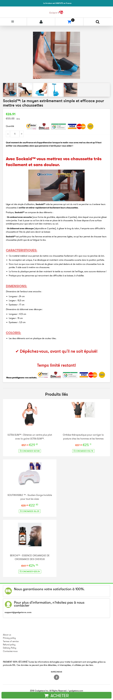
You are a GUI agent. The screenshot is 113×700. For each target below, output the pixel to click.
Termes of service (11, 641)
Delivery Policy (9, 648)
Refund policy (9, 644)
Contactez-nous (10, 651)
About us (7, 634)
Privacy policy (9, 638)
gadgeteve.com (76, 690)
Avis (18, 118)
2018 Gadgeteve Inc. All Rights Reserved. (48, 690)
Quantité (10, 126)
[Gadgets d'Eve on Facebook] (56, 677)
